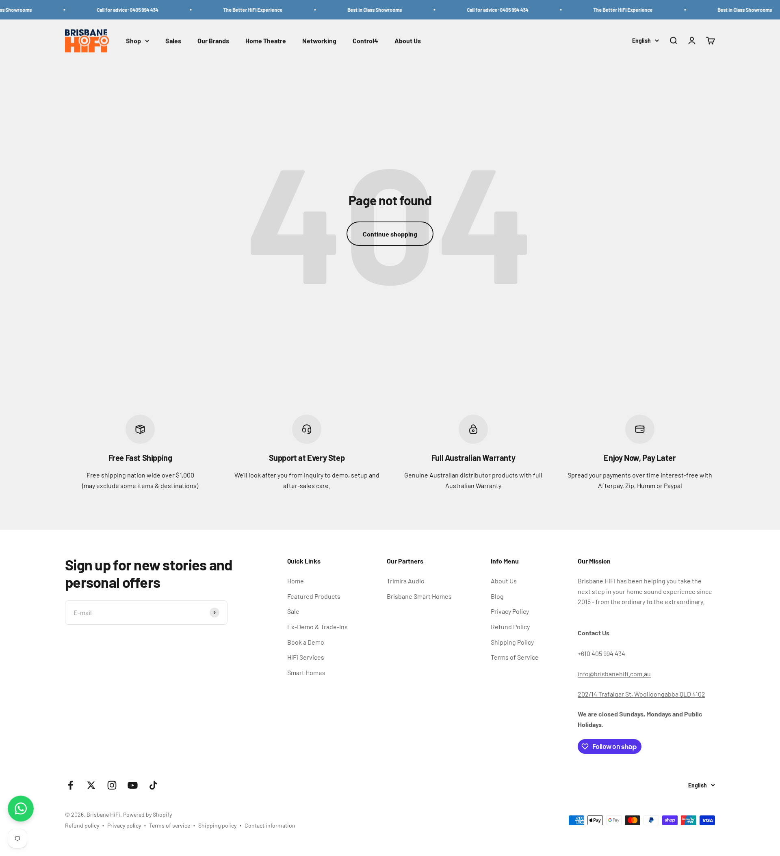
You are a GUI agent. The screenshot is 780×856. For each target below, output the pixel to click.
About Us (407, 41)
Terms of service (169, 825)
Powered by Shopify (147, 814)
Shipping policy (217, 825)
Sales (173, 41)
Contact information (270, 825)
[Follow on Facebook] (70, 785)
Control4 (365, 41)
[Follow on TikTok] (153, 785)
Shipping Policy (512, 642)
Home (295, 581)
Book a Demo (305, 642)
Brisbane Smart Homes (419, 596)
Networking (319, 41)
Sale (293, 611)
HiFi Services (305, 657)
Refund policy (82, 825)
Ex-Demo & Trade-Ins (317, 626)
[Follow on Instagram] (111, 785)
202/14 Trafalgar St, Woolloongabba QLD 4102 (641, 694)
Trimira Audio (406, 581)
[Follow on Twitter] (91, 785)
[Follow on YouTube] (132, 785)
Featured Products (313, 596)
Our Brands (213, 41)
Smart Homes (306, 672)
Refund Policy (510, 626)
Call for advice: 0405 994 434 (112, 10)
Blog (497, 596)
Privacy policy (124, 825)
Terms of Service (515, 657)
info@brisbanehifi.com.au (614, 673)
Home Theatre (265, 41)
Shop (133, 41)
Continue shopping (390, 234)
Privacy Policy (510, 611)
